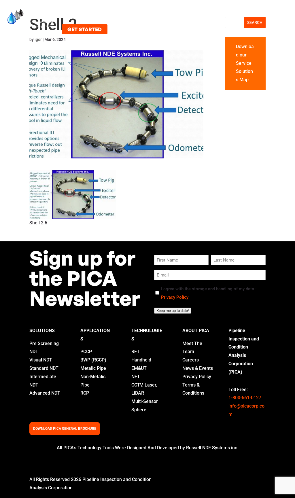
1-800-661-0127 (244, 397)
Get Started (84, 29)
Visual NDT (40, 360)
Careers (190, 360)
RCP (84, 393)
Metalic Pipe (93, 368)
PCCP (86, 351)
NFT (135, 376)
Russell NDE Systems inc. (212, 447)
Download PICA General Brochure (64, 429)
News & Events (197, 368)
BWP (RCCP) (93, 360)
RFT (135, 351)
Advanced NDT (44, 393)
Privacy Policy (174, 297)
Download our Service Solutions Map (245, 63)
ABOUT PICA (195, 330)
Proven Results (162, 13)
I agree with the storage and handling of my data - (209, 293)
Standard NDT (43, 368)
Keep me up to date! (172, 310)
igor (38, 39)
